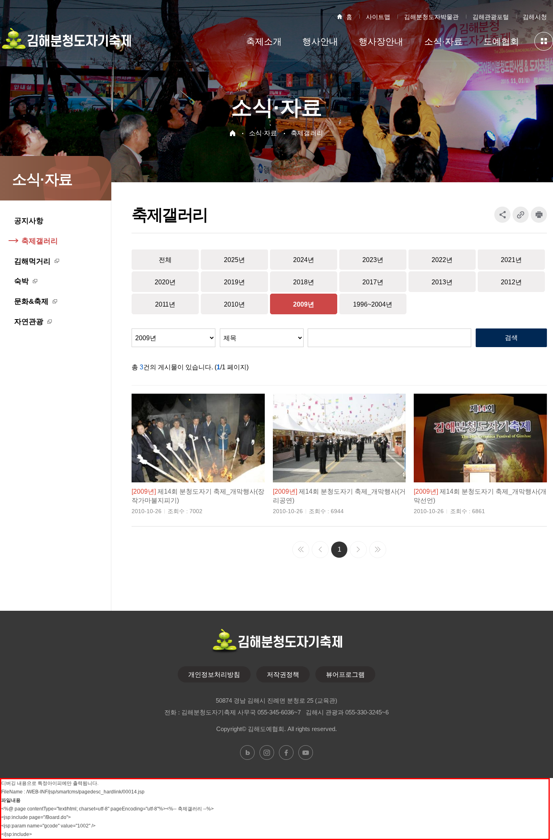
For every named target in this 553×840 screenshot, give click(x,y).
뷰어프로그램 (345, 674)
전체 (165, 259)
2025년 (234, 259)
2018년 (303, 282)
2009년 (303, 304)
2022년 (442, 259)
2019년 (234, 282)
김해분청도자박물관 (431, 16)
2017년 (372, 282)
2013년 (442, 282)
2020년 (165, 282)
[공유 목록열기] (502, 215)
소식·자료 (263, 133)
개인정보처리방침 (214, 674)
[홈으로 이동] (65, 43)
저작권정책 (283, 674)
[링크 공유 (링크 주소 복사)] (521, 215)
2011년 (165, 304)
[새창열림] (539, 215)
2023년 (372, 259)
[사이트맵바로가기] (543, 41)
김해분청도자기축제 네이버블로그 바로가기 (247, 752)
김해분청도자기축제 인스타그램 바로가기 (266, 752)
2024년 (303, 259)
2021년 (511, 259)
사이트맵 (378, 16)
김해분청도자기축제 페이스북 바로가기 (286, 752)
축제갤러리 (307, 133)
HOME (232, 133)
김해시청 (535, 16)
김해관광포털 (490, 16)
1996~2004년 (372, 304)
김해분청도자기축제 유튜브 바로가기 (305, 752)
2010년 (234, 304)
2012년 (511, 282)
